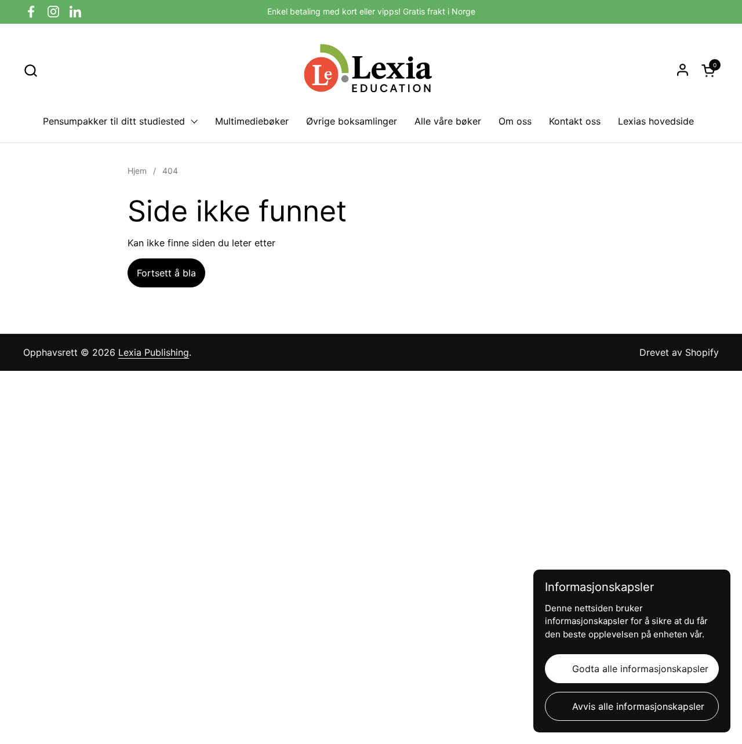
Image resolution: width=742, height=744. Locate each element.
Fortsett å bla (166, 273)
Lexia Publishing (153, 352)
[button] (30, 70)
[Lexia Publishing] (371, 70)
